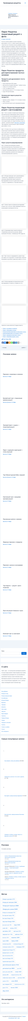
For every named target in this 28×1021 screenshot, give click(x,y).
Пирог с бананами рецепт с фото (11, 336)
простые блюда (8, 958)
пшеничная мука (8, 961)
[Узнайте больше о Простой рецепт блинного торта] (14, 601)
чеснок (14, 987)
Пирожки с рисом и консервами (13, 565)
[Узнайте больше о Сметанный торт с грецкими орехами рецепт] (14, 487)
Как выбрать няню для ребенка (12, 760)
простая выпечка (7, 955)
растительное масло (11, 965)
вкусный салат (6, 925)
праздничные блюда (9, 950)
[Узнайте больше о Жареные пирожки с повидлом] (14, 532)
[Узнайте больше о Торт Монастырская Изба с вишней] (14, 465)
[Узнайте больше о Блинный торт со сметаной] (14, 624)
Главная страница (12, 13)
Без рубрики (4, 691)
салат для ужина (7, 971)
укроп (5, 987)
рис (19, 968)
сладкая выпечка (16, 974)
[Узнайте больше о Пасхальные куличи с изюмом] (14, 510)
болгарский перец (8, 915)
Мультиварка (4, 713)
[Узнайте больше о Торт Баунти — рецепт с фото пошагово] (14, 577)
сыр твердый (7, 984)
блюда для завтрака (10, 902)
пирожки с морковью (19, 122)
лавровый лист (7, 934)
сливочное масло (9, 977)
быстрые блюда (8, 918)
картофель (7, 931)
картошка (17, 931)
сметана (21, 977)
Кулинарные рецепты (12, 3)
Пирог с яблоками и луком (9, 330)
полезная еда (6, 944)
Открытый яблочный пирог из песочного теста (14, 331)
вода (17, 925)
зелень (13, 928)
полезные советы (8, 947)
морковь (15, 937)
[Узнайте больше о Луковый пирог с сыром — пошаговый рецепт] (14, 414)
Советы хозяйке (5, 727)
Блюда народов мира (6, 695)
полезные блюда (18, 944)
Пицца (3, 720)
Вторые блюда (5, 700)
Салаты (3, 724)
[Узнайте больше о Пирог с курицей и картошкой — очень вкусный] (14, 440)
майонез (19, 934)
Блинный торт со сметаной (11, 633)
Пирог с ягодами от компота (10, 328)
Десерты (9, 402)
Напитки (3, 716)
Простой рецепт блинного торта (13, 610)
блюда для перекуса (11, 905)
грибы (5, 928)
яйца (6, 991)
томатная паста (19, 984)
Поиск (2, 651)
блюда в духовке (9, 899)
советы (6, 981)
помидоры (20, 947)
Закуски (3, 711)
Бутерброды (4, 698)
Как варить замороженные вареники (13, 795)
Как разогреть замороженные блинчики (14, 814)
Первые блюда (5, 718)
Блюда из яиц (4, 693)
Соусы (3, 729)
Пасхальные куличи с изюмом (12, 519)
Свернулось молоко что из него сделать (14, 776)
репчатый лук (9, 968)
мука (6, 941)
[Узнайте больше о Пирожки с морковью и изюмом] (14, 364)
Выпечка (5, 376)
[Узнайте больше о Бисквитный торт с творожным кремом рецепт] (14, 388)
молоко (6, 937)
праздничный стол (8, 952)
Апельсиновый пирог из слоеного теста (12, 333)
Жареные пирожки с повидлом (12, 542)
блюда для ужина (10, 909)
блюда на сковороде (9, 912)
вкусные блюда (9, 921)
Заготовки (4, 709)
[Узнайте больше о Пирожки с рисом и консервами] (14, 555)
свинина (5, 974)
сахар (18, 971)
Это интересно (5, 731)
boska (6, 856)
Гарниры (3, 704)
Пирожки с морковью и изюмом (13, 374)
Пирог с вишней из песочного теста (11, 335)
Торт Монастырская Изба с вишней (14, 475)
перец (14, 941)
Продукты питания (6, 722)
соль (14, 981)
